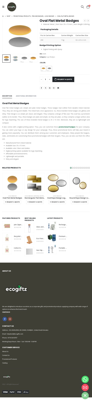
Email (58, 88)
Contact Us (6, 355)
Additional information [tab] (26, 96)
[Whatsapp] (85, 379)
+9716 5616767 (12, 338)
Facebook (41, 88)
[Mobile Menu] (4, 7)
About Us (5, 351)
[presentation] (5, 36)
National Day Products (41, 196)
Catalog (4, 363)
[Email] (85, 387)
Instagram (10, 319)
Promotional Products (9, 359)
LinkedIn (50, 88)
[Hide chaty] (85, 395)
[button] (71, 167)
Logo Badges (50, 57)
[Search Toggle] (82, 6)
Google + (54, 88)
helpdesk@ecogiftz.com (15, 334)
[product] (12, 183)
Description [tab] (7, 96)
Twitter (45, 88)
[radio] (43, 68)
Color (42, 62)
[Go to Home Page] (3, 16)
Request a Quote (64, 79)
